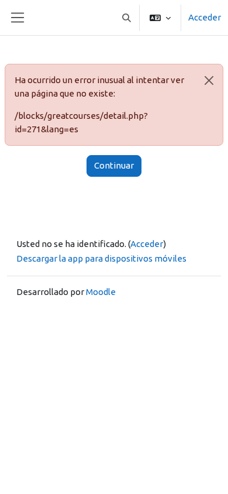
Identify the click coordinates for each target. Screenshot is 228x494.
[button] (127, 17)
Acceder (204, 17)
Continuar (114, 165)
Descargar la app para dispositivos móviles (101, 258)
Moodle (101, 292)
